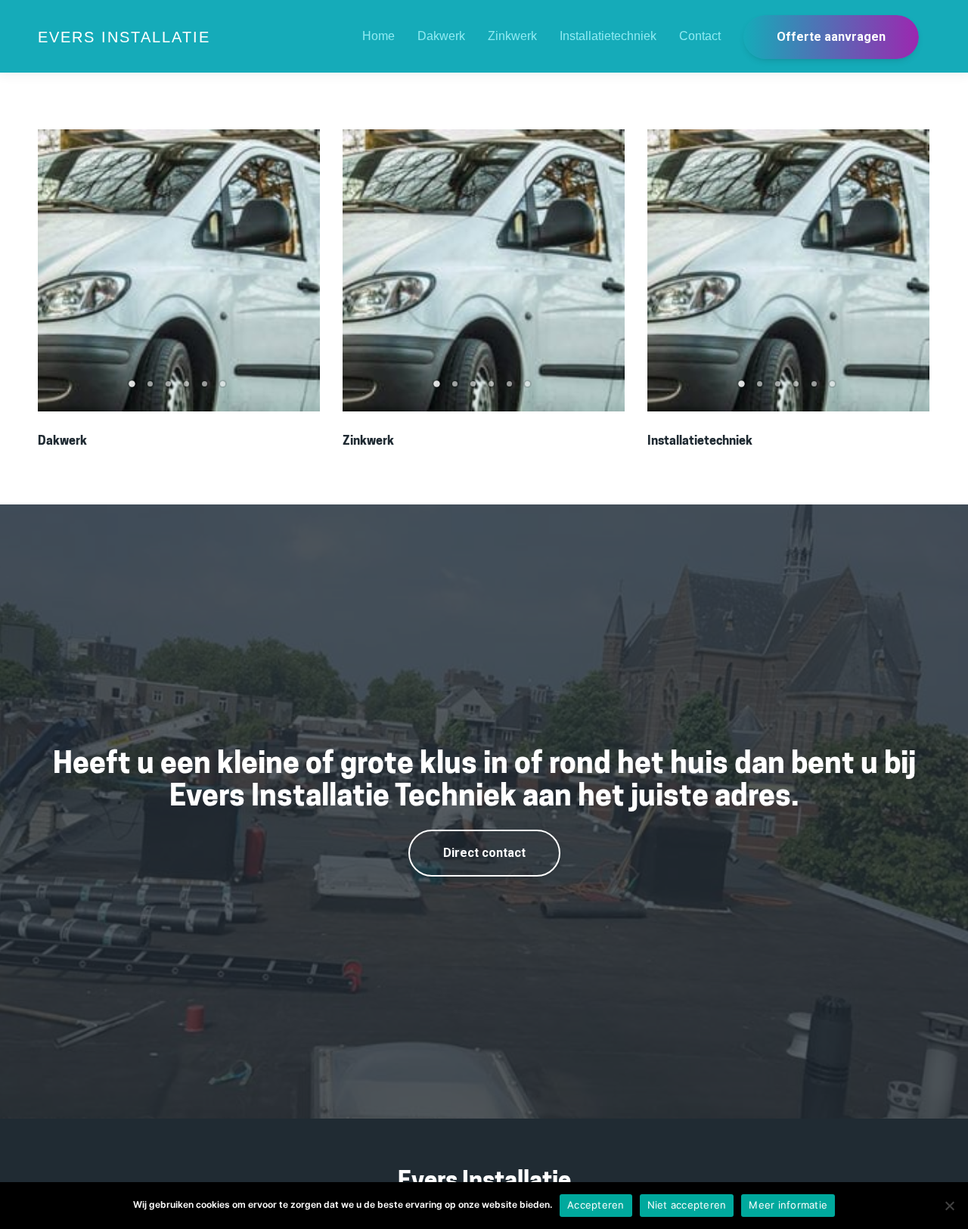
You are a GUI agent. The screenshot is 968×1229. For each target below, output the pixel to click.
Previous (56, 270)
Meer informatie (788, 1205)
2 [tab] (152, 388)
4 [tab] (188, 388)
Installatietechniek (608, 35)
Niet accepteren (687, 1205)
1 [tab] (133, 388)
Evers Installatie (124, 37)
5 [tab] (206, 388)
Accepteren (596, 1205)
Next (301, 270)
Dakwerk (441, 35)
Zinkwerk (512, 35)
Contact (700, 35)
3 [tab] (170, 388)
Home (378, 35)
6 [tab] (224, 388)
